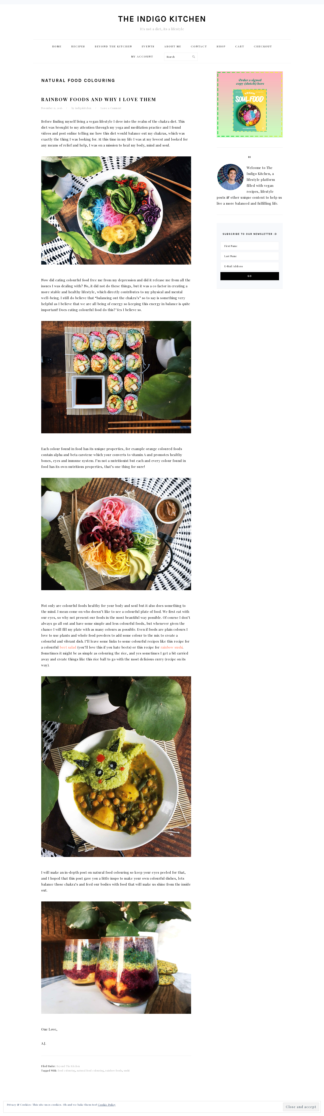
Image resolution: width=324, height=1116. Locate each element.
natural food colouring (90, 1070)
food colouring (66, 1070)
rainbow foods (113, 1070)
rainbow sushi (172, 647)
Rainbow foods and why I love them (98, 99)
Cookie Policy (107, 1104)
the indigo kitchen (162, 19)
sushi (127, 1070)
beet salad (68, 647)
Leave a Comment (111, 108)
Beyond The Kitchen (68, 1066)
